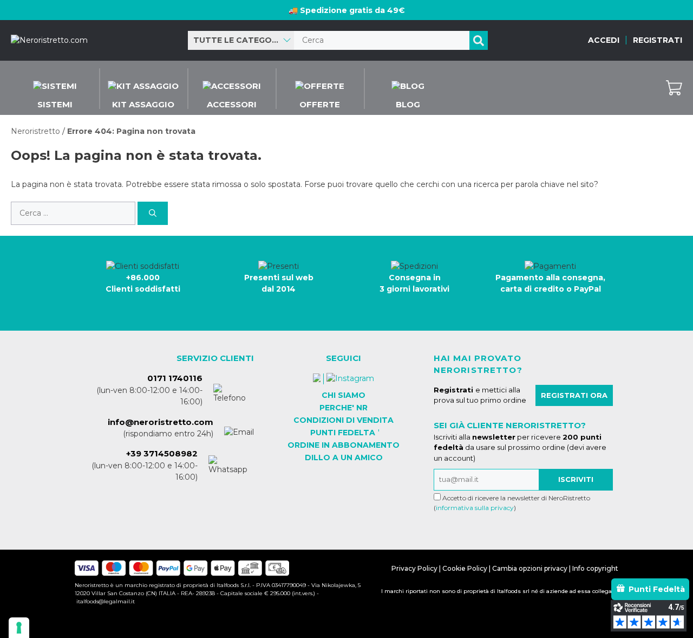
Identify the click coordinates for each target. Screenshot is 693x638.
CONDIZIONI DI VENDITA (343, 420)
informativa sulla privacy (475, 508)
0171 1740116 (174, 378)
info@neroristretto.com (160, 422)
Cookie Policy (464, 568)
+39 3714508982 (162, 453)
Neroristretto (35, 131)
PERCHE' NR (343, 408)
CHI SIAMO (343, 395)
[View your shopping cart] (674, 88)
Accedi (603, 40)
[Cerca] (478, 40)
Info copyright (595, 568)
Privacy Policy (414, 568)
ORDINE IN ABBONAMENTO (343, 445)
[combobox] (241, 40)
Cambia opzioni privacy (529, 568)
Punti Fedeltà (657, 589)
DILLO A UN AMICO (344, 457)
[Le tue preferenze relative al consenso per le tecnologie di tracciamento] (19, 627)
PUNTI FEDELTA (342, 432)
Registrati (657, 40)
